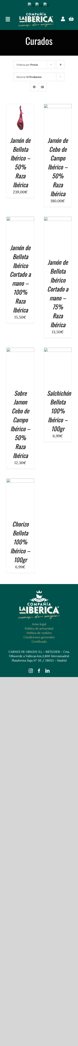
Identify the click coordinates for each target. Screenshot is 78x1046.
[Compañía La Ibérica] (36, 14)
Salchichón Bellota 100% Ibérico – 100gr (59, 411)
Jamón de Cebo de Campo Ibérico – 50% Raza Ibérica (58, 167)
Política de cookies (39, 633)
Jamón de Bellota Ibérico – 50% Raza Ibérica (20, 162)
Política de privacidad (39, 628)
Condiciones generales (39, 637)
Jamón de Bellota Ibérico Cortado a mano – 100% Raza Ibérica (20, 278)
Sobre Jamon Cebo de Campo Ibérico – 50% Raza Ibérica (20, 424)
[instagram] (31, 671)
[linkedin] (47, 671)
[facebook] (39, 671)
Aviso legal (39, 624)
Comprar (20, 114)
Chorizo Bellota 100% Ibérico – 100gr (20, 541)
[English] (39, 4)
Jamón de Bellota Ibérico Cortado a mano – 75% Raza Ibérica (57, 293)
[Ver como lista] (42, 87)
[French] (46, 4)
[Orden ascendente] (60, 64)
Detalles (20, 123)
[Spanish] (31, 4)
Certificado (39, 641)
